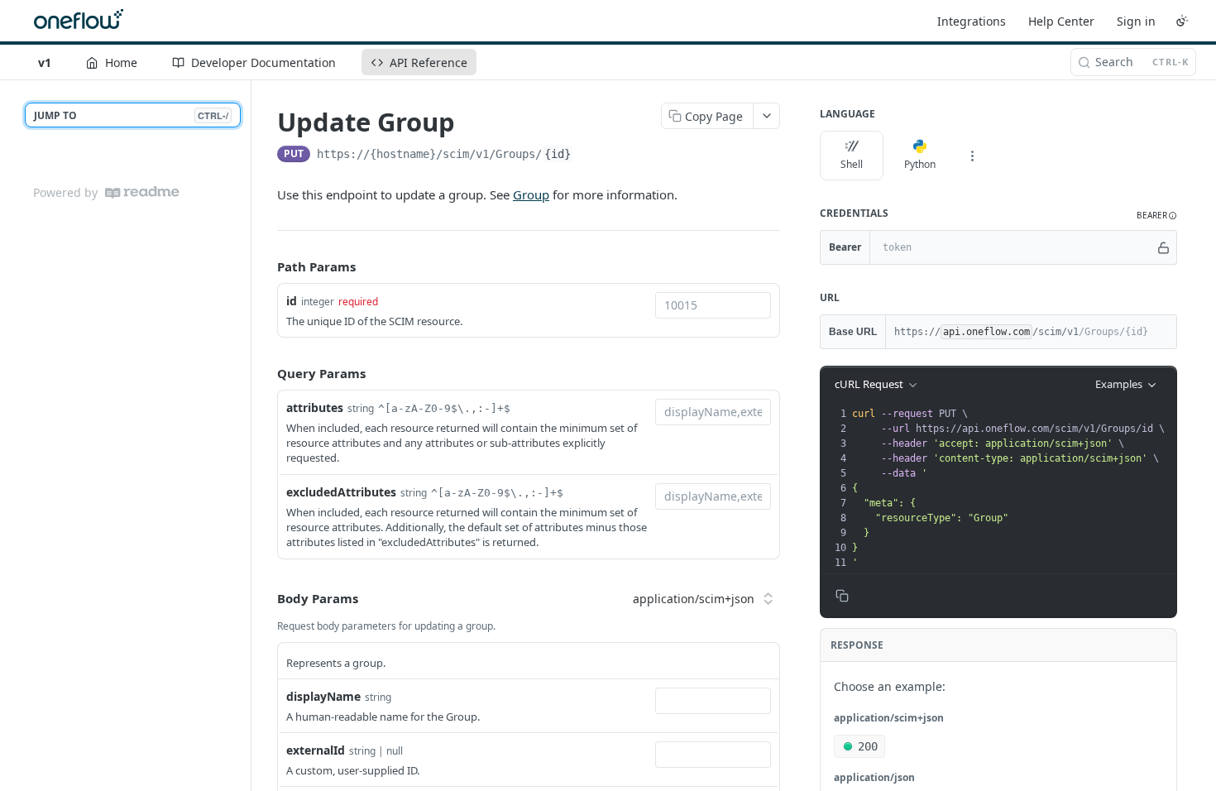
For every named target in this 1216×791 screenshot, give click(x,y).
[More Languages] (972, 155)
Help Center (1061, 21)
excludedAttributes (341, 492)
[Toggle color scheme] (1182, 20)
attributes (314, 407)
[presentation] (1012, 488)
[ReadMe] (142, 192)
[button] (1157, 215)
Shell (851, 164)
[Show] (1163, 247)
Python (920, 164)
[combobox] (713, 305)
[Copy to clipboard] (590, 155)
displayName (323, 696)
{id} (557, 154)
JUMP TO (131, 115)
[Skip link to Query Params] (265, 373)
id (291, 301)
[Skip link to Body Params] (265, 599)
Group (531, 194)
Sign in (1136, 21)
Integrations (971, 21)
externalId (315, 750)
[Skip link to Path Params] (265, 267)
